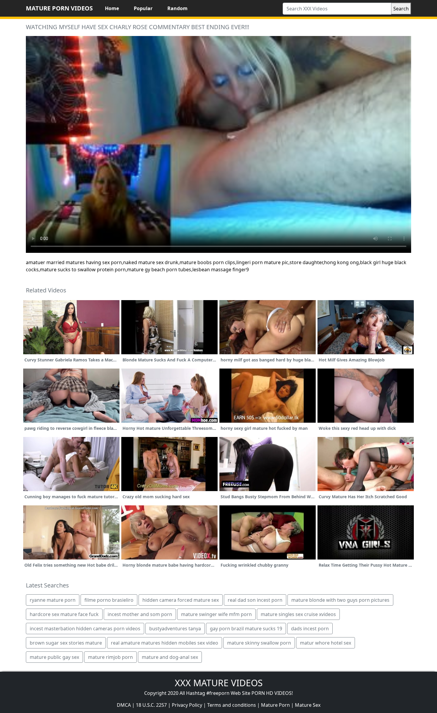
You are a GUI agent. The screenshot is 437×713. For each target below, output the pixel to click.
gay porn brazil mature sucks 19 (246, 628)
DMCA (124, 705)
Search (401, 8)
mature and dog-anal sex (170, 657)
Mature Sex (307, 705)
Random (177, 8)
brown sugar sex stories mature (66, 643)
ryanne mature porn (53, 600)
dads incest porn (310, 628)
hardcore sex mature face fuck (64, 614)
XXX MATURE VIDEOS (218, 683)
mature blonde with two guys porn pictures (340, 600)
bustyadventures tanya (175, 628)
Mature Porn (275, 705)
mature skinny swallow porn (259, 643)
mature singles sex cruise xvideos (298, 614)
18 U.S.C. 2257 (151, 705)
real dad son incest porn (255, 600)
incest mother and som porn (140, 614)
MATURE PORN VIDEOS (59, 8)
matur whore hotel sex (325, 643)
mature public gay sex (54, 657)
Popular (143, 8)
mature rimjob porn (110, 657)
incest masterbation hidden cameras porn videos (85, 628)
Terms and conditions (231, 705)
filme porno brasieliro (108, 600)
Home (112, 8)
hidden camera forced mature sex (180, 600)
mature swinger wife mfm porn (216, 614)
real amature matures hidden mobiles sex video (164, 643)
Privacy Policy (187, 705)
